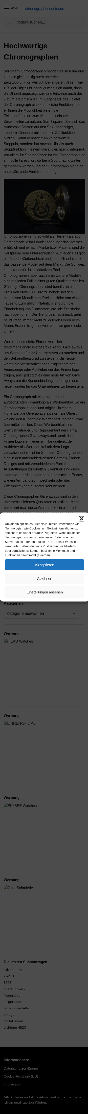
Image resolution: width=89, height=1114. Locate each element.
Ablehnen (44, 578)
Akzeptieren (44, 564)
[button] (81, 518)
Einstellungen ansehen (44, 592)
